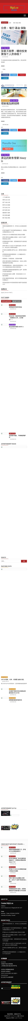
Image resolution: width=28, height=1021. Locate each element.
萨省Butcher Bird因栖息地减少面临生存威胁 (14, 234)
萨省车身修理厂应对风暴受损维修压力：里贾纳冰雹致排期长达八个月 (17, 860)
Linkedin (5, 78)
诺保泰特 (3, 971)
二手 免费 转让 (6, 197)
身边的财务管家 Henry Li (13, 159)
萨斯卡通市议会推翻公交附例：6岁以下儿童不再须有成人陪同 (17, 879)
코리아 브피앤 (5, 973)
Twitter (14, 75)
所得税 (4, 69)
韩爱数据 (3, 969)
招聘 (3, 124)
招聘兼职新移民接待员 (15, 700)
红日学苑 (3, 962)
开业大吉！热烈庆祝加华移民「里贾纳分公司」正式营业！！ (17, 317)
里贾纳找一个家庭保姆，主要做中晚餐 (12, 258)
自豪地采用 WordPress (10, 1016)
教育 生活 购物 (5, 100)
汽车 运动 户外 (6, 207)
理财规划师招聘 (10, 103)
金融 (7, 124)
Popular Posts (6, 301)
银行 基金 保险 (5, 48)
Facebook (5, 75)
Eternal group (4, 975)
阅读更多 (3, 66)
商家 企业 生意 (6, 200)
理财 (5, 124)
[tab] (6, 301)
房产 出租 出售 (6, 202)
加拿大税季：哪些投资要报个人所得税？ (14, 53)
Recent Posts (17, 301)
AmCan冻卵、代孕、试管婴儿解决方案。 (13, 679)
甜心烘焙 (3, 977)
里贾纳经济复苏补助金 (15, 307)
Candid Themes (18, 1018)
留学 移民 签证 (6, 210)
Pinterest (22, 75)
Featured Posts (6, 566)
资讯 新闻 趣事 (6, 215)
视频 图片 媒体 (6, 212)
